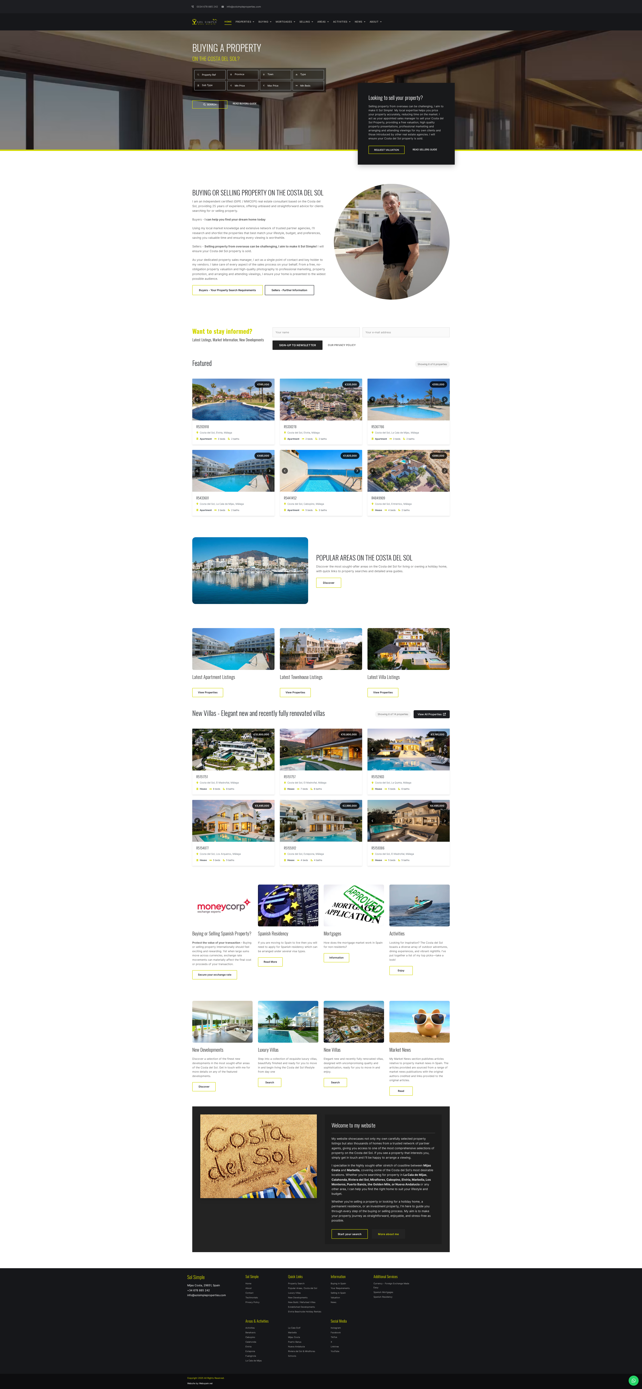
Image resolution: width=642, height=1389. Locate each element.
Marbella (292, 1332)
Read (401, 1091)
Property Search (296, 1283)
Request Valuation (386, 149)
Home (228, 21)
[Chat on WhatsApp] (634, 1381)
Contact (249, 1293)
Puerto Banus (294, 1342)
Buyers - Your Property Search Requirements (227, 290)
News (358, 21)
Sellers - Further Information (289, 290)
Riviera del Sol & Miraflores (301, 1351)
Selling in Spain (338, 1293)
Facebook (336, 1332)
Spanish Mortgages (383, 1292)
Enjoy (401, 970)
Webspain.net (206, 1383)
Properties (243, 21)
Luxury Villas (294, 1293)
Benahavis (250, 1332)
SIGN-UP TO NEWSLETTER (297, 345)
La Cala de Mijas (253, 1360)
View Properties (208, 692)
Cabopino (250, 1337)
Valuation (335, 1297)
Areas (321, 21)
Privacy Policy (252, 1302)
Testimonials (251, 1297)
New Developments (298, 1297)
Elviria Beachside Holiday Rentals (304, 1311)
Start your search (350, 1234)
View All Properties (430, 714)
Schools (292, 1356)
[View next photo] (269, 400)
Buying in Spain (338, 1283)
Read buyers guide (244, 103)
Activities (250, 1328)
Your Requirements (340, 1288)
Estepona (250, 1351)
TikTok (334, 1337)
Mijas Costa (294, 1337)
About (374, 21)
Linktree (335, 1346)
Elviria (248, 1346)
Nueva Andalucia (296, 1346)
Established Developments (301, 1307)
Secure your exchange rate (214, 974)
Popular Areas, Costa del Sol (302, 1288)
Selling (304, 21)
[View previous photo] (197, 400)
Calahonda (250, 1342)
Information (336, 957)
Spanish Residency (382, 1297)
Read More (270, 961)
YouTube (335, 1351)
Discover (328, 582)
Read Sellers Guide (425, 149)
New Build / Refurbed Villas (301, 1302)
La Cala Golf (294, 1328)
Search (211, 104)
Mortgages (284, 21)
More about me (388, 1234)
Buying (263, 21)
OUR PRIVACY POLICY (342, 345)
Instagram (336, 1328)
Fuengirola (250, 1356)
